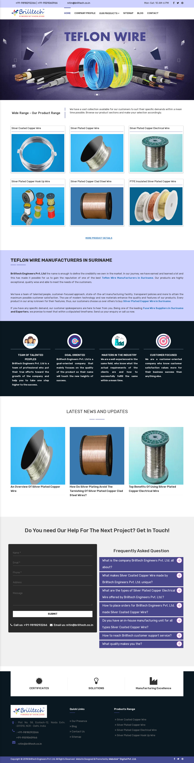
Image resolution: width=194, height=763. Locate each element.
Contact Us (78, 731)
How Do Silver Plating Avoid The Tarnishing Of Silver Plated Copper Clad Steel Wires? (96, 491)
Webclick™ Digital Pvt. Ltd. (122, 759)
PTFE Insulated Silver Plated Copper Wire (153, 181)
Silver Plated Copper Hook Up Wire (31, 181)
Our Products (108, 13)
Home (67, 13)
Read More (24, 168)
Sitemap (128, 13)
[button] (14, 59)
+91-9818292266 (26, 3)
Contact (153, 13)
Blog (140, 13)
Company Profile (84, 13)
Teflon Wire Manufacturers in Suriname (127, 277)
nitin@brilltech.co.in (78, 3)
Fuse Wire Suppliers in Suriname (163, 308)
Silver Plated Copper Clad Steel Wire (91, 181)
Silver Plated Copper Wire (85, 128)
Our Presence (79, 721)
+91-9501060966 (48, 3)
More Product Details (98, 238)
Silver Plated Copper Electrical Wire (149, 128)
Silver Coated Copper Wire (26, 128)
